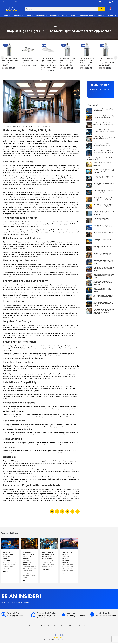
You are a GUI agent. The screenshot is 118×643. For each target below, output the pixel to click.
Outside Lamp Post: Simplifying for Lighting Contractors (103, 240)
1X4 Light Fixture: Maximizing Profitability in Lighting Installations (103, 226)
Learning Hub (111, 15)
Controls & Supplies (86, 15)
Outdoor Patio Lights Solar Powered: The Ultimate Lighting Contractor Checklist (103, 268)
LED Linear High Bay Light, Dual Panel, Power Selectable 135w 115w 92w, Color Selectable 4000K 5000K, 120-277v (30, 63)
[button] (52, 511)
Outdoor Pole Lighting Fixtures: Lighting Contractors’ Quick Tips (67, 557)
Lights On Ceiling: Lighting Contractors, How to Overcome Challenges (102, 282)
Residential (53, 15)
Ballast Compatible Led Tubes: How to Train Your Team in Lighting (103, 144)
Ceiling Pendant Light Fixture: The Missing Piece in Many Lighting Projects (103, 198)
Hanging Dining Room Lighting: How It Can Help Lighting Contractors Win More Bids (104, 171)
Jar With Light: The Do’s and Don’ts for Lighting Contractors (9, 556)
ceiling (8, 126)
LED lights (14, 126)
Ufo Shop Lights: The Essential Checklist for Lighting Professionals (103, 123)
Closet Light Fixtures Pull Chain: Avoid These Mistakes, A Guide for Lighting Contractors (103, 152)
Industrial (5, 15)
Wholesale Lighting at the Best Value (58, 498)
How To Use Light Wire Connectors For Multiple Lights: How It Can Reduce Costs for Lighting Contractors (103, 311)
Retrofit (72, 15)
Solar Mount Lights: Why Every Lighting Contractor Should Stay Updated (102, 289)
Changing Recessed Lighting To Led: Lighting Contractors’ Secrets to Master (103, 275)
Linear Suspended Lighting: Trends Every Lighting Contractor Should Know (103, 261)
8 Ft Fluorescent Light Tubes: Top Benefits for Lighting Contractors (99, 158)
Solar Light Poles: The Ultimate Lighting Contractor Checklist (102, 247)
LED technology (37, 289)
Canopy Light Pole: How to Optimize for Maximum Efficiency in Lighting (103, 295)
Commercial (17, 15)
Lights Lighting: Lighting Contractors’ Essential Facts (104, 184)
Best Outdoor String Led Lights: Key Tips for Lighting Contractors (103, 116)
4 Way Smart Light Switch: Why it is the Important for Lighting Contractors (103, 212)
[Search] (101, 9)
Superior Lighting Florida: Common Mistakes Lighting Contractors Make (103, 130)
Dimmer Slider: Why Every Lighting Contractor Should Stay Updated (103, 205)
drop (4, 126)
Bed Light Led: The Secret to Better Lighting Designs (103, 109)
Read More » (6, 571)
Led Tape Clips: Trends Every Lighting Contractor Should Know (104, 137)
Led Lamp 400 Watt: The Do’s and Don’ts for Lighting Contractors (103, 191)
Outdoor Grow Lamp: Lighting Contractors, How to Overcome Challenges (102, 164)
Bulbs (63, 15)
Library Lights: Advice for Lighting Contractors (103, 233)
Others (100, 15)
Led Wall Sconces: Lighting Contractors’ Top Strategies (101, 219)
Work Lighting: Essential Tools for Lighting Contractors (48, 555)
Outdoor (28, 15)
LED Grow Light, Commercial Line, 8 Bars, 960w (10, 61)
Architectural (40, 15)
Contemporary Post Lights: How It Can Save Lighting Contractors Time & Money (103, 303)
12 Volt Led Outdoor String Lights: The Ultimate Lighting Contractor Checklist (28, 558)
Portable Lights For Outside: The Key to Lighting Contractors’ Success (103, 177)
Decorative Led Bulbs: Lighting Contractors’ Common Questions (103, 254)
